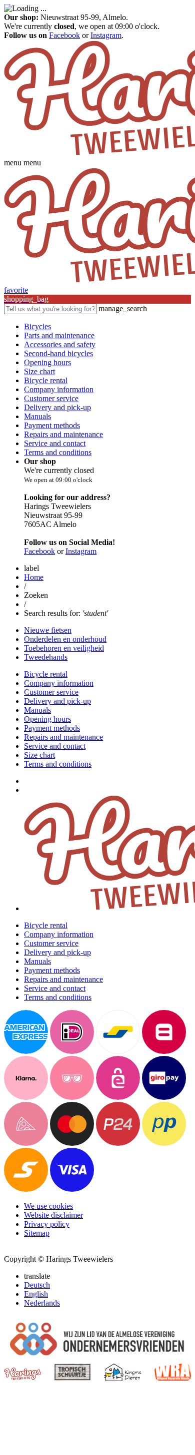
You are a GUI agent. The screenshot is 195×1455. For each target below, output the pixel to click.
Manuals (37, 416)
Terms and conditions (58, 452)
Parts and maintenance (59, 335)
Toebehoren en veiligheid (64, 648)
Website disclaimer (53, 1215)
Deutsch (37, 1285)
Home (34, 577)
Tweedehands (46, 657)
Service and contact (55, 443)
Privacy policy (47, 1224)
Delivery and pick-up (57, 407)
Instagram (106, 35)
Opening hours (47, 362)
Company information (59, 389)
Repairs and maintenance (63, 434)
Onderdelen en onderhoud (65, 639)
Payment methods (52, 425)
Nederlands (42, 1303)
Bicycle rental (46, 380)
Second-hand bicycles (58, 353)
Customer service (51, 398)
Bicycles (37, 326)
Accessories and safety (60, 344)
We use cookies (48, 1206)
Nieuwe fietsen (48, 630)
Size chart (39, 371)
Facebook (64, 35)
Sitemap (37, 1233)
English (36, 1294)
